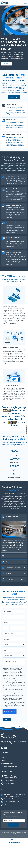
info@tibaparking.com (10, 805)
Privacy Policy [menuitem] (10, 836)
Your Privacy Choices (19, 839)
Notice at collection (14, 842)
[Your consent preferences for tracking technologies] (26, 429)
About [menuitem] (3, 757)
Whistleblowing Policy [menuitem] (7, 763)
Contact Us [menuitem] (4, 760)
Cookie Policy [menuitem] (18, 836)
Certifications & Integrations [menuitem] (9, 766)
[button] (6, 63)
